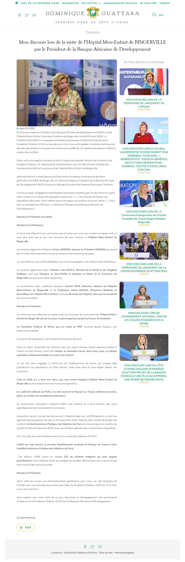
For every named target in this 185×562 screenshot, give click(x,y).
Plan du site (106, 552)
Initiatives (90, 3)
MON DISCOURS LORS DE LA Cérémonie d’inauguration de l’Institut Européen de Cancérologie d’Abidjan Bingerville (144, 217)
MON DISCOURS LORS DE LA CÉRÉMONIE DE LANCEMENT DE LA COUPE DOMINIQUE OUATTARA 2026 (144, 267)
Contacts (56, 552)
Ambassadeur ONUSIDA (120, 3)
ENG (161, 15)
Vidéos (165, 3)
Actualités (148, 3)
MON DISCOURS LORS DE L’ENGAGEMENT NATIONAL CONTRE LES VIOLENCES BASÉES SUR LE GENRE (144, 318)
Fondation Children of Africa (80, 552)
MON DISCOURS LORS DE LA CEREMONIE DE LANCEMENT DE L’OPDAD (144, 103)
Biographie (70, 3)
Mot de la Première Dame (40, 3)
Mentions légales (124, 552)
